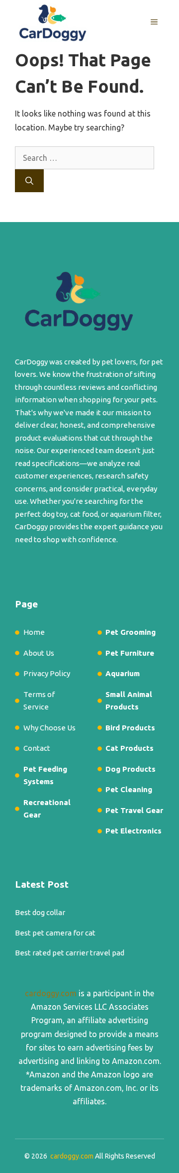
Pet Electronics (133, 830)
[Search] (29, 180)
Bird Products (130, 727)
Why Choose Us (49, 727)
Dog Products (130, 769)
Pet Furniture (129, 653)
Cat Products (129, 748)
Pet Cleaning (128, 789)
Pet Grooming (130, 632)
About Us (38, 653)
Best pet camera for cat (55, 933)
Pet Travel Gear (134, 810)
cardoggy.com (51, 993)
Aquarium (122, 673)
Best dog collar (40, 912)
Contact (36, 748)
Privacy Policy (46, 673)
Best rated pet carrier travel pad (69, 952)
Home (34, 632)
